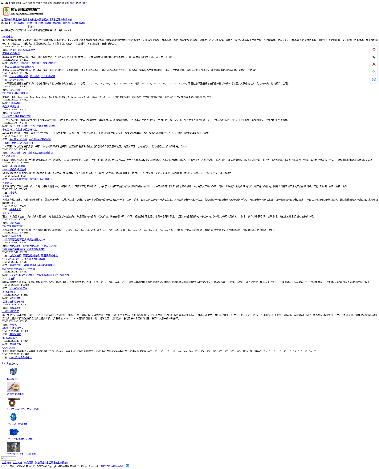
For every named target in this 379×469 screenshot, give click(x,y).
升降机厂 (14, 324)
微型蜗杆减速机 (10, 106)
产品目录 (28, 462)
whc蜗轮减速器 (17, 166)
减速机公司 (15, 209)
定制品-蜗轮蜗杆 (11, 53)
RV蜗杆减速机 (17, 50)
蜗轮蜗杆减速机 (43, 23)
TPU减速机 (15, 90)
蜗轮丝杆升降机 (61, 23)
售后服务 (58, 19)
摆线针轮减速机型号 (13, 328)
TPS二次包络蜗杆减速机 (15, 93)
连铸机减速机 (79, 23)
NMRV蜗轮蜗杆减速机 (14, 169)
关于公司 (10, 19)
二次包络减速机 (44, 152)
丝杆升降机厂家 (10, 311)
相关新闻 (48, 19)
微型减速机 (15, 113)
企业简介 (7, 196)
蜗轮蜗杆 (14, 63)
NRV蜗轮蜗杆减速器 (41, 179)
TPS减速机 (15, 103)
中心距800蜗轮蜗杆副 (40, 139)
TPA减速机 (15, 236)
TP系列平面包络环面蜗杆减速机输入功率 (23, 239)
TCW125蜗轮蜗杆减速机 (43, 126)
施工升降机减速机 (18, 126)
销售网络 (40, 462)
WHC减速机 (8, 156)
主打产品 (20, 19)
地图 (84, 3)
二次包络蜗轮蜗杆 (18, 76)
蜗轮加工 (25, 63)
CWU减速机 (8, 348)
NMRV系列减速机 (18, 179)
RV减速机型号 (9, 338)
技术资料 (29, 19)
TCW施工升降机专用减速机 (16, 116)
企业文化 (7, 213)
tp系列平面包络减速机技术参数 (18, 269)
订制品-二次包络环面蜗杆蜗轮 (18, 66)
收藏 (78, 3)
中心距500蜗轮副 (18, 139)
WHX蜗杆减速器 (18, 288)
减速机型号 (15, 344)
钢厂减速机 (29, 152)
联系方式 (67, 19)
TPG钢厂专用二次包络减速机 (17, 143)
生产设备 (39, 19)
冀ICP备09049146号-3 (112, 466)
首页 (72, 3)
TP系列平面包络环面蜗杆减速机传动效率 (23, 259)
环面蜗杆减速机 (49, 246)
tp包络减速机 (30, 265)
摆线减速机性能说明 (13, 301)
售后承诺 (7, 183)
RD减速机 (19, 23)
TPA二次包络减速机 (12, 226)
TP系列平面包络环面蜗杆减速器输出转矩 (23, 249)
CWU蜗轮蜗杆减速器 (20, 357)
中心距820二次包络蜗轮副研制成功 (20, 129)
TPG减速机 (15, 152)
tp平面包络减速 (31, 246)
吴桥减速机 (15, 298)
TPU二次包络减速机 (13, 80)
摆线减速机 (15, 308)
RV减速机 (7, 36)
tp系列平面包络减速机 (21, 275)
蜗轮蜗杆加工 (50, 63)
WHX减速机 (8, 278)
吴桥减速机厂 (9, 292)
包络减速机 (15, 246)
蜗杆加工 (36, 63)
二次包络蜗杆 (48, 76)
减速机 (29, 23)
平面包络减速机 (31, 255)
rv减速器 (30, 50)
